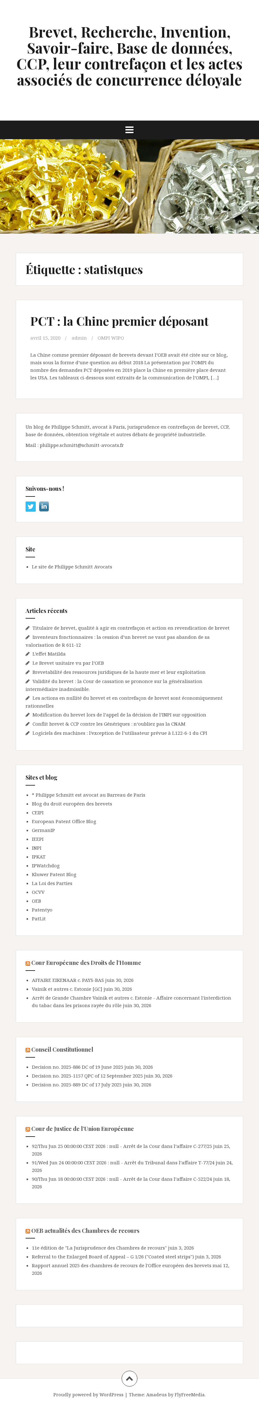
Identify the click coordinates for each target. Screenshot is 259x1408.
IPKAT (38, 856)
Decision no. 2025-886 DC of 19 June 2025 (77, 1067)
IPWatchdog (46, 865)
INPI (36, 848)
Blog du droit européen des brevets (72, 803)
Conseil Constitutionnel (62, 1049)
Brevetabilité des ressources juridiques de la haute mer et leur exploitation (119, 672)
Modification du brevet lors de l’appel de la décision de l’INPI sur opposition (119, 714)
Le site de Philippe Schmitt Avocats (72, 566)
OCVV (38, 892)
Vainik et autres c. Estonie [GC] (67, 989)
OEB (36, 901)
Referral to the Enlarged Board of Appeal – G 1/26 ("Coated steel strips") (113, 1256)
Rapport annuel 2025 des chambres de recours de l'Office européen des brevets (121, 1265)
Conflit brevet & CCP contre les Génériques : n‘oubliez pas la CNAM (110, 724)
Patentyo (42, 909)
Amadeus (156, 1395)
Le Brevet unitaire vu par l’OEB (68, 663)
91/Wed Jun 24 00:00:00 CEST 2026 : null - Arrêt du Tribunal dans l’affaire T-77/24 (123, 1162)
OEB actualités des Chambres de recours (85, 1230)
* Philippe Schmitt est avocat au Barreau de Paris (88, 795)
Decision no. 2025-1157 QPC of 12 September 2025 (87, 1075)
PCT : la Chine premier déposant (119, 321)
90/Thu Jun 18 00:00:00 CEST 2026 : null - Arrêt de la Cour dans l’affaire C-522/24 (122, 1179)
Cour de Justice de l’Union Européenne (82, 1128)
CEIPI (38, 812)
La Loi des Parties (52, 883)
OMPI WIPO (111, 338)
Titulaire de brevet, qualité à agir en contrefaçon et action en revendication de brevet (131, 628)
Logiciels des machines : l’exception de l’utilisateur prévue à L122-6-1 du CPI (120, 733)
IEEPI (38, 839)
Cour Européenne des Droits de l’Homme (86, 962)
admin (79, 338)
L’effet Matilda (49, 654)
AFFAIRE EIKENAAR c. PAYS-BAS (68, 980)
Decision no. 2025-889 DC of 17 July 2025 (77, 1084)
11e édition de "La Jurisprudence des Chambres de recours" (99, 1248)
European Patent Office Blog (64, 821)
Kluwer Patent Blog (54, 874)
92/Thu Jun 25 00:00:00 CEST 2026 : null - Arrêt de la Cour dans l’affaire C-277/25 (122, 1146)
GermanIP (43, 830)
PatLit (39, 918)
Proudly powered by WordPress (88, 1395)
